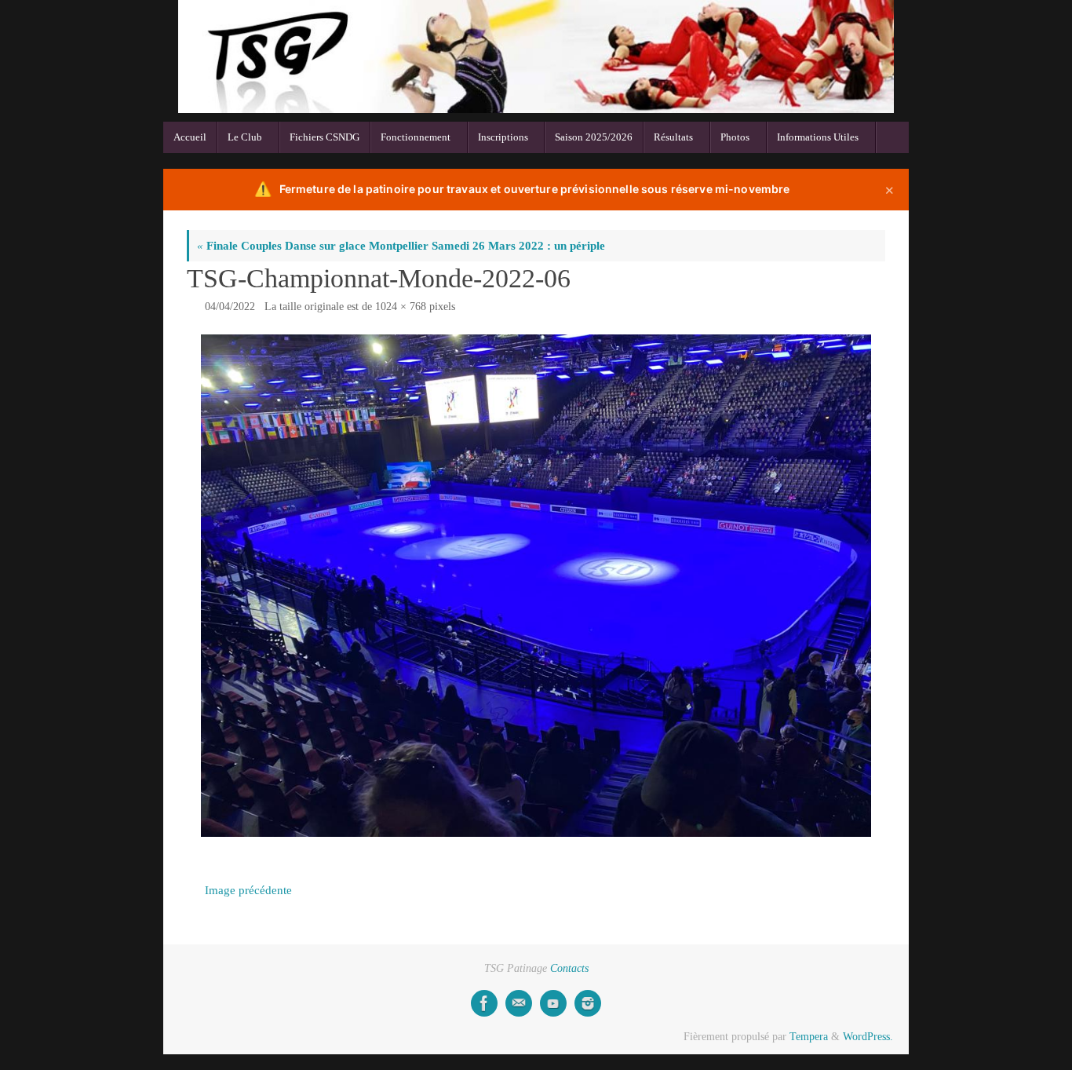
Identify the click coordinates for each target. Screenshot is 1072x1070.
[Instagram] (587, 1003)
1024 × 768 (400, 306)
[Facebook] (484, 1003)
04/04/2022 (230, 306)
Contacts (569, 968)
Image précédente (248, 890)
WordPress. (868, 1037)
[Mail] (518, 1003)
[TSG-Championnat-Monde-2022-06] (536, 586)
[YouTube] (553, 1003)
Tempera (808, 1037)
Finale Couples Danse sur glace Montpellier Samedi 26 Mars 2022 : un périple (401, 245)
